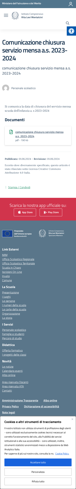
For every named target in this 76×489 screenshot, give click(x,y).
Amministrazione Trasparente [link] (20, 400)
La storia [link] (7, 318)
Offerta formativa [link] (12, 350)
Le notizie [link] (7, 366)
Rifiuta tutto (38, 481)
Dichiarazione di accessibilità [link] (41, 406)
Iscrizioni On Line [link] (12, 272)
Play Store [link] (53, 212)
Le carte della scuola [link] (14, 309)
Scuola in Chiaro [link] (11, 267)
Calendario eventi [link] (12, 371)
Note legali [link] (8, 412)
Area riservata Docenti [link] (15, 382)
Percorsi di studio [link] (12, 338)
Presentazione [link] (10, 292)
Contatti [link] (7, 390)
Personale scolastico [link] (14, 330)
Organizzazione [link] (11, 313)
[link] (71, 31)
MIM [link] (4, 255)
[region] (38, 452)
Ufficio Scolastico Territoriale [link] (18, 263)
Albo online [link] (8, 375)
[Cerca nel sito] (67, 23)
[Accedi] (71, 4)
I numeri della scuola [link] (14, 305)
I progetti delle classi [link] (14, 354)
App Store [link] (27, 212)
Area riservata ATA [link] (13, 386)
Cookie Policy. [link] (62, 453)
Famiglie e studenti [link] (13, 334)
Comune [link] (7, 280)
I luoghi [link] (6, 297)
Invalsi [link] (6, 276)
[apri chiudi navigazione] (6, 16)
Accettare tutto (38, 462)
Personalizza (38, 472)
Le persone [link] (8, 301)
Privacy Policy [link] (10, 406)
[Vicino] (72, 419)
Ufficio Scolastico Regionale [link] (18, 259)
